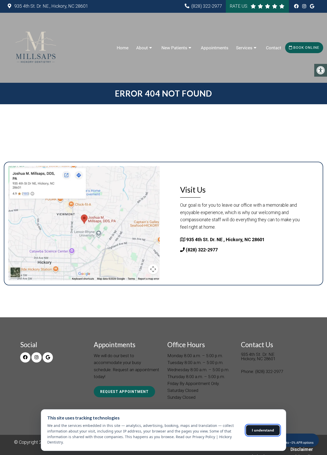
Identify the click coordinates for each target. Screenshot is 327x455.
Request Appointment (124, 392)
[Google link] (312, 6)
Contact (273, 47)
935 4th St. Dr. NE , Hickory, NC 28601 (50, 6)
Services (244, 47)
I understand (263, 430)
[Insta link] (305, 6)
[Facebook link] (297, 6)
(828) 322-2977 (206, 6)
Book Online (305, 47)
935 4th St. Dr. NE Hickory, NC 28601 (258, 356)
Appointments (214, 47)
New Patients (174, 47)
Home (123, 47)
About (142, 47)
